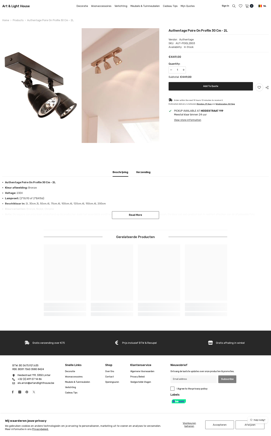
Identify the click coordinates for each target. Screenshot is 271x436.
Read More (135, 214)
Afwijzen (250, 424)
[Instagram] (19, 392)
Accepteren (220, 424)
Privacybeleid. (40, 429)
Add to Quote (210, 86)
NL (264, 5)
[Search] (234, 6)
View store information (187, 120)
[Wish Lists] (240, 6)
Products (18, 20)
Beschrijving (120, 172)
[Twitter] (34, 392)
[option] (41, 85)
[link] (65, 309)
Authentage (186, 39)
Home (5, 20)
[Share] (266, 87)
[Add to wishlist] (259, 87)
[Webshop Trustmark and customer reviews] (207, 401)
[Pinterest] (26, 392)
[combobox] (262, 6)
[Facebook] (12, 392)
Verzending (143, 172)
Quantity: (174, 63)
